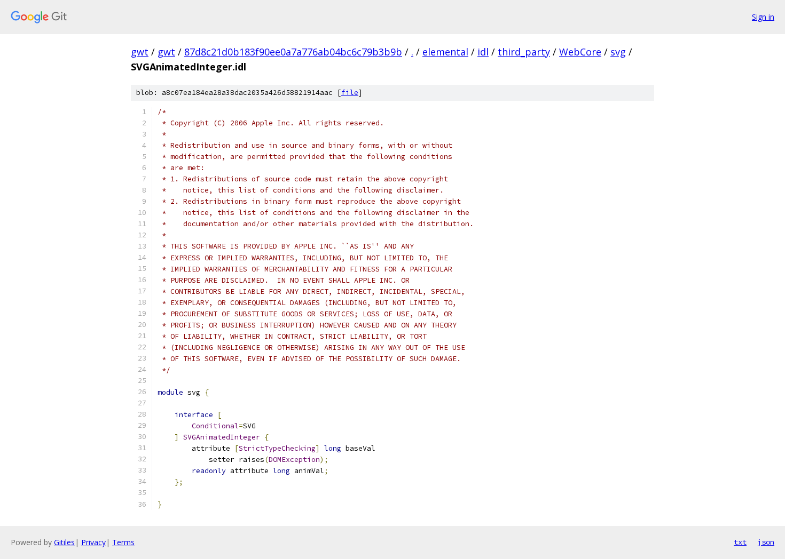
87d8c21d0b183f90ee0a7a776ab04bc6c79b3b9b (293, 51)
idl (483, 51)
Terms (123, 542)
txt (740, 542)
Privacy (93, 542)
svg (618, 51)
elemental (445, 51)
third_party (524, 51)
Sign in (763, 17)
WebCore (580, 51)
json (765, 542)
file (349, 92)
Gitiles (64, 542)
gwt (139, 51)
